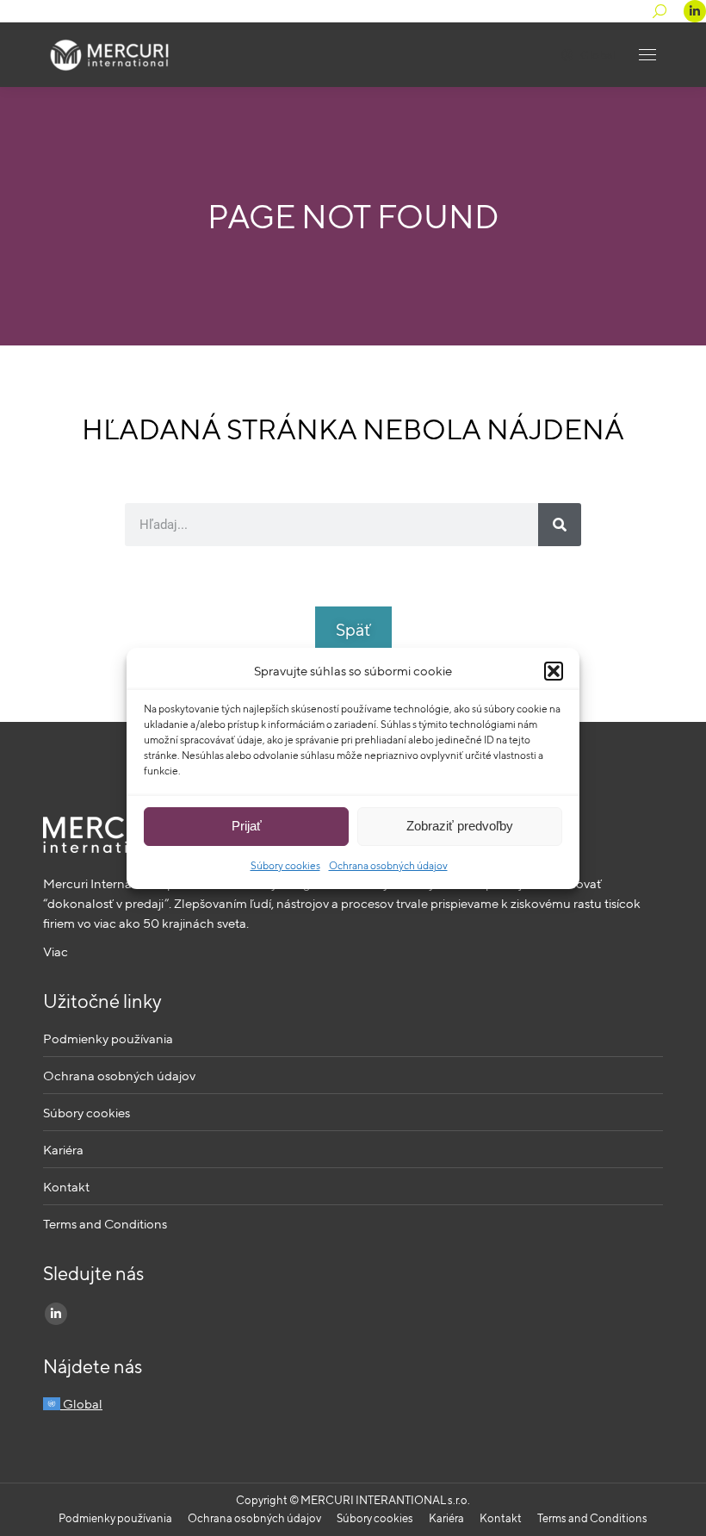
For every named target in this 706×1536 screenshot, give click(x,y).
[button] (553, 671)
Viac (55, 951)
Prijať (247, 825)
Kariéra (63, 1149)
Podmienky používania (108, 1038)
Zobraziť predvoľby (459, 825)
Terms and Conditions (105, 1223)
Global (597, 55)
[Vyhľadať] (559, 524)
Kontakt (66, 1186)
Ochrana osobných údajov (388, 865)
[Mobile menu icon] (647, 55)
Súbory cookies (285, 865)
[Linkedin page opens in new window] (695, 11)
